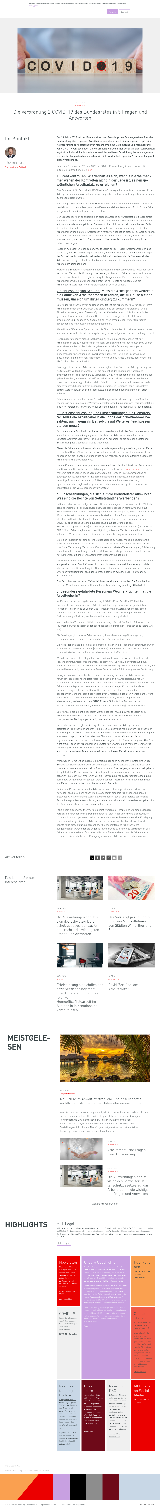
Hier (136, 1271)
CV (6, 167)
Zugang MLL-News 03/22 (67, 1292)
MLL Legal (64, 1243)
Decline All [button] (124, 12)
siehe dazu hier (133, 469)
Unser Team (89, 1430)
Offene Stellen (140, 1371)
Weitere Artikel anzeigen (105, 1203)
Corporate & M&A (67, 1093)
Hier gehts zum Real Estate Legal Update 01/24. (67, 1402)
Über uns (87, 1326)
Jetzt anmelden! (65, 1298)
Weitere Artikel (18, 167)
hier (90, 169)
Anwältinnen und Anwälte (93, 1396)
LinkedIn (137, 1402)
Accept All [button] (112, 12)
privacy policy (33, 6)
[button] (92, 858)
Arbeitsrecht (80, 105)
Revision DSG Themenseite (114, 1435)
